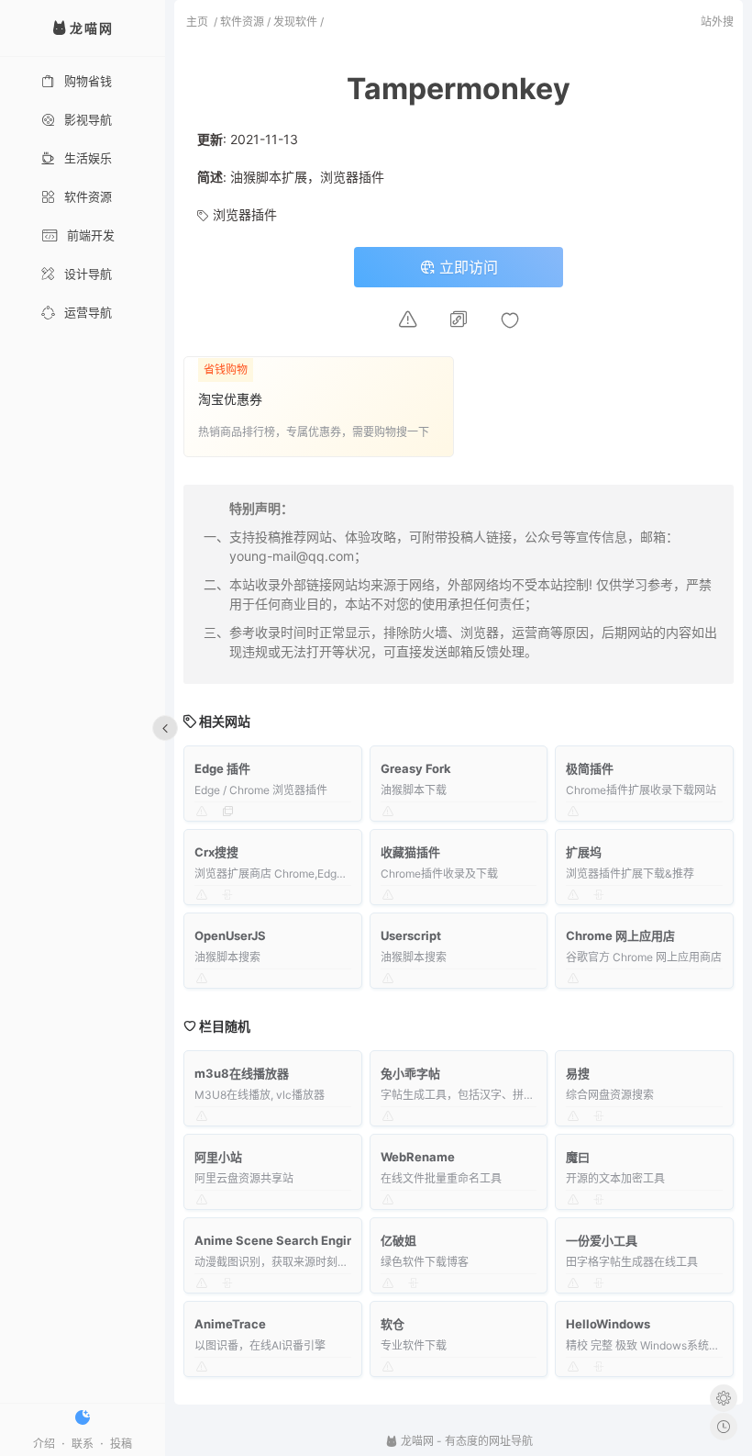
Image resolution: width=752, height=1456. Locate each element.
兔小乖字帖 (410, 1073)
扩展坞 (584, 852)
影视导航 (88, 119)
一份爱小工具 (601, 1240)
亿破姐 (398, 1240)
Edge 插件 (222, 768)
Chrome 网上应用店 (620, 935)
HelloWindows (608, 1323)
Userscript (411, 935)
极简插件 (590, 768)
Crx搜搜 (216, 852)
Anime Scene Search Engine (277, 1240)
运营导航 (88, 312)
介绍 (44, 1443)
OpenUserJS (230, 935)
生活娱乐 (88, 158)
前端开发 (91, 235)
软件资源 (88, 196)
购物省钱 (88, 80)
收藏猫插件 (410, 852)
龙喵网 (416, 1441)
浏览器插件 (245, 214)
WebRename (418, 1156)
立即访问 (466, 267)
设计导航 (88, 273)
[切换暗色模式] (82, 1417)
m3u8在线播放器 (241, 1073)
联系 (83, 1443)
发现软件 (295, 21)
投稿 (121, 1443)
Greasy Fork (416, 768)
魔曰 (578, 1156)
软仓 (392, 1323)
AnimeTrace (230, 1323)
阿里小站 (218, 1156)
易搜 (578, 1073)
